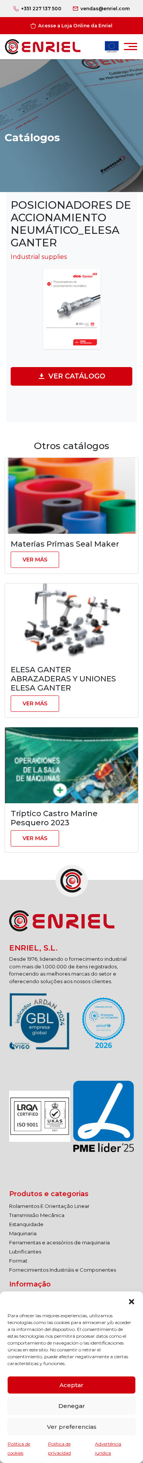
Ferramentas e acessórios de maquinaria (59, 1242)
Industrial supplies (39, 256)
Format (18, 1261)
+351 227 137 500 (41, 8)
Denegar (71, 1405)
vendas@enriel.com (105, 8)
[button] (131, 1301)
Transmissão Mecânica (36, 1215)
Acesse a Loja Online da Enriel (75, 25)
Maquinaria (23, 1233)
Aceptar (71, 1385)
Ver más (34, 559)
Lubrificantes (25, 1252)
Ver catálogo (76, 376)
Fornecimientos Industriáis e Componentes (62, 1270)
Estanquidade (26, 1224)
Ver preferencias (71, 1426)
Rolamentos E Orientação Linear (49, 1206)
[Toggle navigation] (130, 48)
